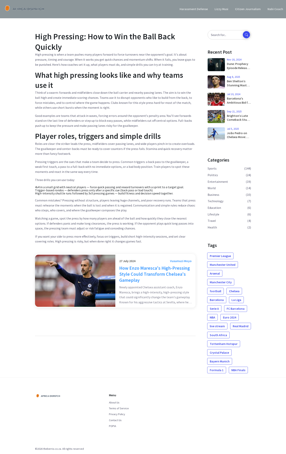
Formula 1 (217, 370)
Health (212, 227)
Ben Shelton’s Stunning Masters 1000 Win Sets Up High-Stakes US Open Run (239, 83)
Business (213, 195)
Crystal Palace (219, 352)
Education (214, 208)
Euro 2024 (229, 317)
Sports (212, 168)
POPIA (112, 426)
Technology (215, 201)
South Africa (218, 335)
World (212, 188)
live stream (217, 326)
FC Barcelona (236, 309)
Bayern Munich (220, 361)
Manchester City (221, 282)
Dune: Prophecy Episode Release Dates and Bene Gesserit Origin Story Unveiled (237, 66)
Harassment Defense (194, 9)
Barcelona (217, 300)
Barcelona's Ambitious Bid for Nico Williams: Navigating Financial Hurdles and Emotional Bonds (239, 100)
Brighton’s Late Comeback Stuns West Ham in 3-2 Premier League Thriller (238, 118)
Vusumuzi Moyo (181, 261)
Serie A (214, 309)
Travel (212, 221)
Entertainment (218, 182)
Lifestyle (213, 214)
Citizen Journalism (248, 9)
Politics (213, 175)
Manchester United (222, 265)
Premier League (220, 256)
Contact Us (115, 420)
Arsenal (215, 273)
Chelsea (234, 291)
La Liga (236, 300)
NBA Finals (238, 370)
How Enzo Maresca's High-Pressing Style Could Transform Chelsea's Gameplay (154, 274)
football (215, 291)
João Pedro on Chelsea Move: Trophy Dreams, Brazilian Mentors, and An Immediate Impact (238, 135)
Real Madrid (240, 326)
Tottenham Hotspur (224, 344)
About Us (114, 402)
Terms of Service (119, 408)
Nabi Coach (275, 9)
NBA (212, 317)
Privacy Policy (117, 414)
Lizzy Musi (221, 9)
